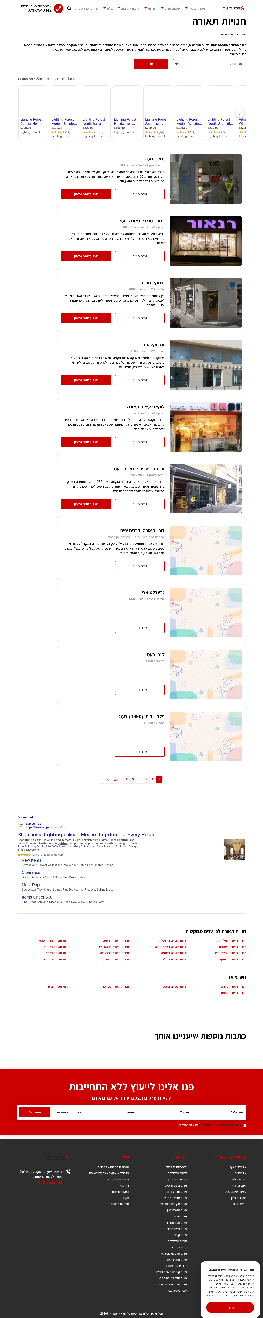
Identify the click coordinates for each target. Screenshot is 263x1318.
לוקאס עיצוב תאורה (146, 406)
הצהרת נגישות (120, 1191)
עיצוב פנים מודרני (177, 1229)
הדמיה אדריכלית (178, 1173)
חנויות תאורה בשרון (58, 986)
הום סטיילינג (238, 1179)
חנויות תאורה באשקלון (232, 959)
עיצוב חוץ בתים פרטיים (174, 1204)
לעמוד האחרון (110, 779)
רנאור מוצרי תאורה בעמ (142, 220)
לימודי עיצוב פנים (235, 1191)
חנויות (152, 8)
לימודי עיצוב (130, 8)
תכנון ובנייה (196, 8)
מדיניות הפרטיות (188, 1125)
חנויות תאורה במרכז (116, 986)
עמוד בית (241, 34)
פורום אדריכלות (86, 8)
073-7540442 (50, 1182)
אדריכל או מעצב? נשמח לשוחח (109, 1173)
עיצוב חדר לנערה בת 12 (172, 1278)
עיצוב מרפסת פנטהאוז (174, 1253)
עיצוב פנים (172, 8)
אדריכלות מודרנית (176, 1167)
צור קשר (124, 1185)
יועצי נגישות (239, 1185)
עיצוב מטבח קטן (177, 1210)
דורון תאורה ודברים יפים (142, 530)
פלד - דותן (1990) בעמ (142, 716)
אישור (230, 1307)
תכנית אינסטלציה (177, 1290)
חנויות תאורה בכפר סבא (230, 953)
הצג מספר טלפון (86, 194)
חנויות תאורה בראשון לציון (112, 947)
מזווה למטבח (179, 1247)
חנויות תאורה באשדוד (232, 947)
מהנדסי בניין (238, 1198)
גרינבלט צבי (153, 592)
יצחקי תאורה (153, 282)
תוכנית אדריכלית (178, 1241)
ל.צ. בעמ (156, 654)
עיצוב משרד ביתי (177, 1259)
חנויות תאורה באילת (116, 959)
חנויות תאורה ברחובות (56, 959)
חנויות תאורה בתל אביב (231, 940)
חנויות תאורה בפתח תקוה (171, 947)
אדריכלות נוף (238, 1167)
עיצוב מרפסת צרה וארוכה (172, 1284)
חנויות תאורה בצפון (233, 992)
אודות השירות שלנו (117, 1179)
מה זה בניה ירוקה (177, 1179)
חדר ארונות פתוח (177, 1266)
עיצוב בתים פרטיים (176, 1185)
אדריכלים (240, 1173)
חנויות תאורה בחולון (175, 959)
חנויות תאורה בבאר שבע (54, 940)
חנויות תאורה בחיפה (116, 940)
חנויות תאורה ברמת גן (56, 953)
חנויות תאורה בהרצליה (114, 953)
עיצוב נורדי (181, 1216)
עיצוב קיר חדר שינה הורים (172, 1272)
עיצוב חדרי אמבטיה (176, 1198)
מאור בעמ (155, 159)
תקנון (125, 1198)
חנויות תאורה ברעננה (56, 947)
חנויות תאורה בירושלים (173, 940)
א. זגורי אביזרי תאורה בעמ (139, 468)
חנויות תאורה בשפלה (174, 986)
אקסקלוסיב (154, 344)
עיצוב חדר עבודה (177, 1191)
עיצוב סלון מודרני (177, 1222)
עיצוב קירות (180, 1235)
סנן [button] (151, 64)
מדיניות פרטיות (120, 1204)
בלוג (110, 8)
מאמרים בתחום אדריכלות (113, 1167)
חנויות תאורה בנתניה (174, 953)
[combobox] (209, 64)
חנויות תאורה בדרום (233, 986)
